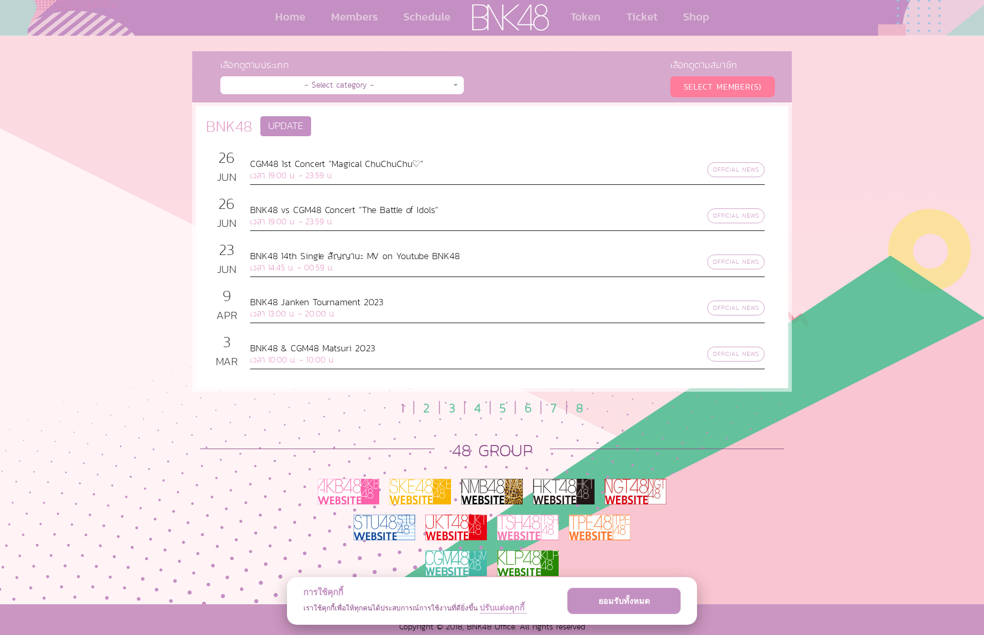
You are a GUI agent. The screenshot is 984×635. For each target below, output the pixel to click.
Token (585, 16)
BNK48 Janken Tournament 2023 (316, 302)
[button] (342, 85)
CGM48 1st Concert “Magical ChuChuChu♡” (336, 164)
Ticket (642, 16)
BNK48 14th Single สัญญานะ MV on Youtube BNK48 (355, 256)
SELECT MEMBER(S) (723, 87)
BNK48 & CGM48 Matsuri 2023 (312, 348)
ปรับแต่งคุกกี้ (503, 607)
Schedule (426, 16)
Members (354, 16)
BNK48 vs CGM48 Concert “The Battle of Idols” (344, 210)
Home (290, 16)
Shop (696, 16)
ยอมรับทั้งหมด (624, 601)
